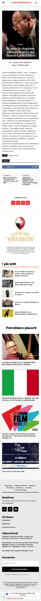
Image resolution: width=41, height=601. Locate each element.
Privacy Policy (23, 574)
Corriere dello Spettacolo (22, 62)
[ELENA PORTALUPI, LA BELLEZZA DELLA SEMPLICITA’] (7, 313)
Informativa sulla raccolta (13, 598)
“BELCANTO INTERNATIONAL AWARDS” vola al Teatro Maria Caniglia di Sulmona (30, 181)
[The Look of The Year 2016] (20, 456)
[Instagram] (10, 509)
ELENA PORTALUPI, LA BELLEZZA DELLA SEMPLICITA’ (26, 313)
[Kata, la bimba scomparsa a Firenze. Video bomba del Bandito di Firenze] (7, 274)
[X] (18, 203)
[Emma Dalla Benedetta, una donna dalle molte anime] (7, 283)
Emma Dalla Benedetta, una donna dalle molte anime (24, 283)
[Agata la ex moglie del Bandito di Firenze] (7, 303)
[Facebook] (13, 203)
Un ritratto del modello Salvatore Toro (17, 551)
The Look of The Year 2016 (13, 471)
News (20, 44)
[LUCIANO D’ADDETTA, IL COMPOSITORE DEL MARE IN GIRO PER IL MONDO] (20, 347)
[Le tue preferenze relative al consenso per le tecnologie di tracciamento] (4, 597)
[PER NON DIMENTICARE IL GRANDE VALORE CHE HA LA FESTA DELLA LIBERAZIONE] (20, 382)
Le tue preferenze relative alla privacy (22, 594)
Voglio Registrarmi (19, 569)
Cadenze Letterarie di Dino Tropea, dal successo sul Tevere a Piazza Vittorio (17, 537)
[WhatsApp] (28, 203)
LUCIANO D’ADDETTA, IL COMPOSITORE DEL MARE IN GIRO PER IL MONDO (18, 363)
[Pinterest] (23, 203)
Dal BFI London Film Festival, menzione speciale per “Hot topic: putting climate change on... (19, 436)
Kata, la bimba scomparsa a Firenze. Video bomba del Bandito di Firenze (24, 274)
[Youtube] (15, 509)
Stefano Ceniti (13, 155)
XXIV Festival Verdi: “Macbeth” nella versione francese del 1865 (10, 180)
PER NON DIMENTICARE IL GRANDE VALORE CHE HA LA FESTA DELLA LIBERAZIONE (20, 399)
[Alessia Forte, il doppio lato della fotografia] (7, 293)
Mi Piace (34, 167)
